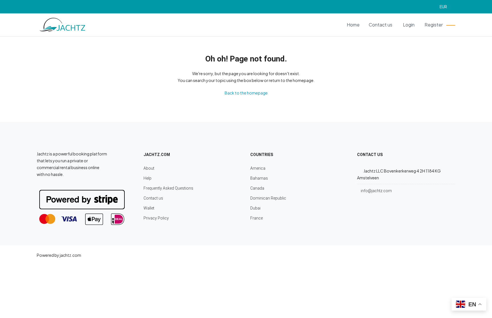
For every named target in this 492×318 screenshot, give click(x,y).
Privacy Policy (156, 218)
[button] (446, 6)
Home (353, 25)
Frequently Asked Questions (168, 188)
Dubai (255, 208)
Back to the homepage (246, 92)
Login (409, 25)
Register (434, 25)
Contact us (380, 25)
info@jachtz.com (376, 190)
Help (147, 178)
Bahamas (259, 178)
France (256, 218)
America (257, 168)
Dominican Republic (268, 198)
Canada (257, 188)
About (149, 168)
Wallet (149, 208)
